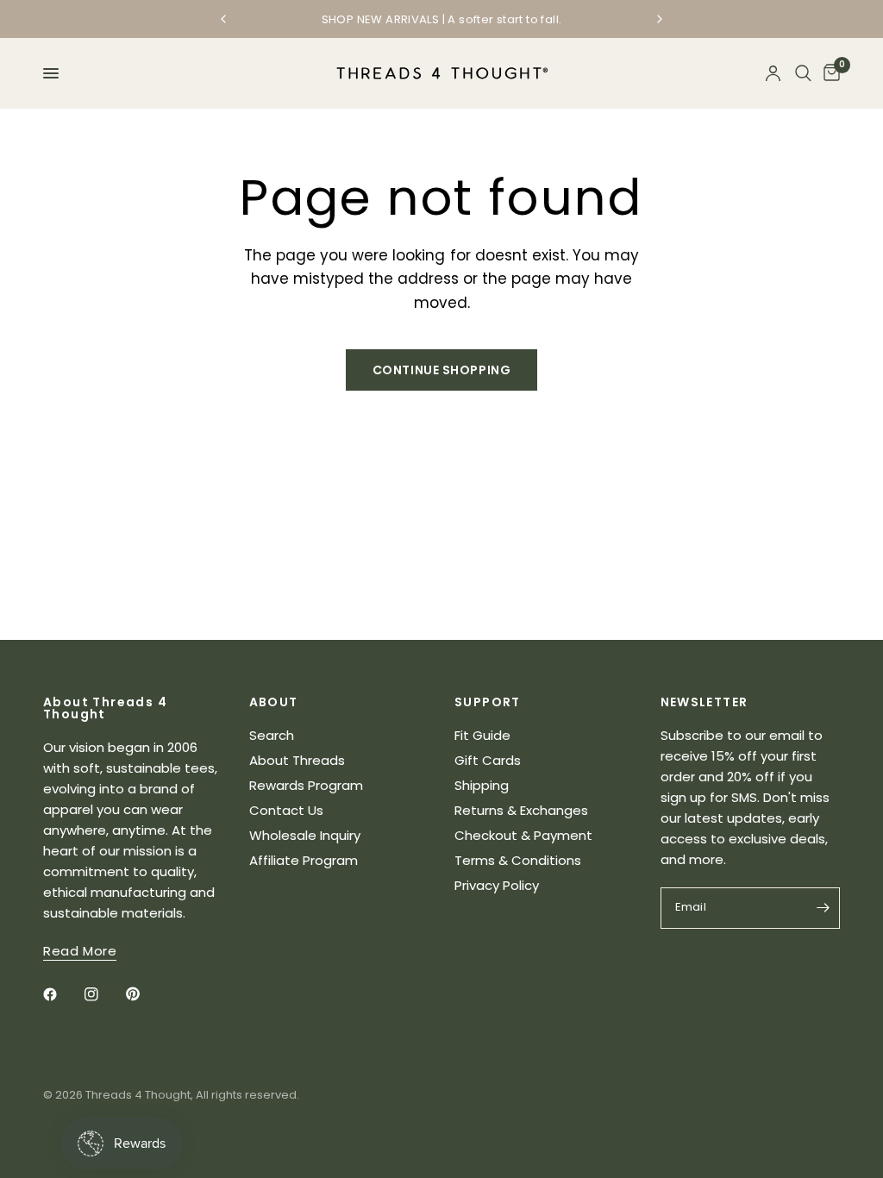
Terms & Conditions (517, 860)
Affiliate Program (303, 860)
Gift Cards (487, 760)
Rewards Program (306, 785)
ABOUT (273, 702)
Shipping (481, 785)
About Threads (297, 760)
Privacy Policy (496, 885)
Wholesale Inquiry (304, 835)
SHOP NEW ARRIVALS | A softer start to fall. (442, 19)
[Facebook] (62, 994)
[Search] (803, 73)
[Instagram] (103, 994)
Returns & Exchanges (521, 810)
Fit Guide (482, 735)
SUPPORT (487, 702)
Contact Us (286, 810)
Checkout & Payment (523, 835)
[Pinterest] (145, 994)
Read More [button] (79, 950)
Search (271, 735)
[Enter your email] (822, 908)
